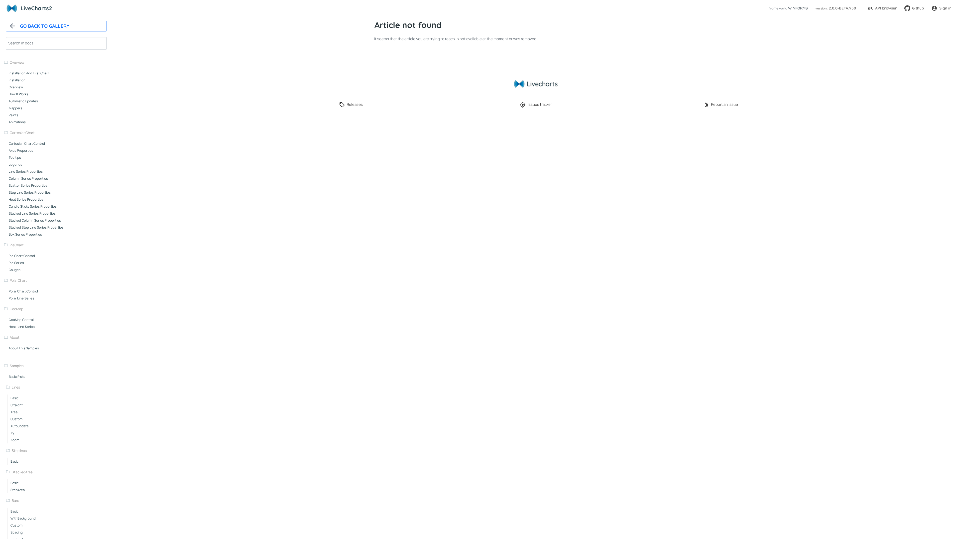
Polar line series (21, 298)
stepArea (17, 490)
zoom (14, 440)
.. (7, 355)
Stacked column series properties (35, 220)
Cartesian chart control (27, 143)
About (14, 337)
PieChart (17, 245)
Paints (13, 115)
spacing (16, 532)
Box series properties (25, 234)
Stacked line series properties (32, 213)
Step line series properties (30, 192)
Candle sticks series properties (33, 206)
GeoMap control (21, 319)
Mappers (15, 108)
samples (16, 365)
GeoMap (16, 308)
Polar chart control (23, 291)
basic (14, 398)
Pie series (16, 263)
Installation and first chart (29, 73)
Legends (15, 164)
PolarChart (18, 280)
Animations (17, 122)
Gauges (14, 270)
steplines (19, 450)
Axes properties (21, 150)
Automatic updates (23, 101)
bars (15, 500)
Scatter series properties (28, 185)
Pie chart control (22, 256)
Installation (17, 80)
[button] (787, 8)
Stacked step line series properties (36, 227)
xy (12, 433)
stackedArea (22, 472)
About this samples (24, 348)
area (13, 412)
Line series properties (26, 171)
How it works (18, 94)
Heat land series (22, 326)
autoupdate (19, 426)
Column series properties (28, 178)
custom (16, 419)
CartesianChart (22, 132)
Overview (17, 62)
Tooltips (15, 157)
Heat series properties (26, 199)
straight (16, 405)
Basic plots (17, 376)
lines (16, 387)
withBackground (23, 518)
